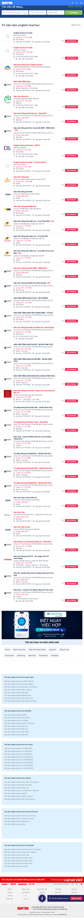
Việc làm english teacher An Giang (16, 720)
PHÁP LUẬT (9, 899)
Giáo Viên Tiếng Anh (21, 177)
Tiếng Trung (64, 649)
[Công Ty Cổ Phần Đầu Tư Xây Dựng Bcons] (7, 209)
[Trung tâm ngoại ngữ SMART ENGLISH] (7, 99)
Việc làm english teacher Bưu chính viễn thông (20, 701)
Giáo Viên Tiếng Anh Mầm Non (25, 206)
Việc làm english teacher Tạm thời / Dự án (18, 818)
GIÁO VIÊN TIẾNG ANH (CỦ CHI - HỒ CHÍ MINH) (31, 298)
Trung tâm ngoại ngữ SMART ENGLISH (26, 99)
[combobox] (15, 12)
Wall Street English (20, 148)
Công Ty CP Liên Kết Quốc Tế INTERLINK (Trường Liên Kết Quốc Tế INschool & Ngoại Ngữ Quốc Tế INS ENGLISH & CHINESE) (33, 84)
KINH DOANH (26, 889)
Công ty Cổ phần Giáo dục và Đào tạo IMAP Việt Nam (31, 561)
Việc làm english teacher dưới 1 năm (16, 855)
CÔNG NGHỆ (26, 892)
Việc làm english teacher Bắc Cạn (16, 729)
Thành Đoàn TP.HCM (48, 912)
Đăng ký (71, 6)
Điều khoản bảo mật (36, 914)
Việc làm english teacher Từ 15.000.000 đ (18, 760)
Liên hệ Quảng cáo (23, 914)
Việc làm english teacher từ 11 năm (16, 866)
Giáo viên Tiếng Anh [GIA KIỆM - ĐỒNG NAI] (30, 268)
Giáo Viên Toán (19, 512)
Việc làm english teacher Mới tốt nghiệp (18, 785)
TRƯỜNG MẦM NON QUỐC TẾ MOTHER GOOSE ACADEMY (32, 67)
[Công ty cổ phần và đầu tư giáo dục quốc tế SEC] (7, 180)
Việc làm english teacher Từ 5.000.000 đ (18, 751)
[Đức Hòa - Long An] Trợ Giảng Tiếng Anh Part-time (33, 590)
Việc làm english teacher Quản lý (15, 793)
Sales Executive (19, 649)
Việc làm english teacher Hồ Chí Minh (17, 718)
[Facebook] (72, 884)
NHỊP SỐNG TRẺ (42, 889)
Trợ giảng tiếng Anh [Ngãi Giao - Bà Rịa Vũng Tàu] (32, 453)
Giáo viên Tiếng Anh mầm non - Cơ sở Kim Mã (30, 236)
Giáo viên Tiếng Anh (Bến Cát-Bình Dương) (32, 283)
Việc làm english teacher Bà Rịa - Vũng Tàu (19, 723)
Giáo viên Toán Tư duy (22, 527)
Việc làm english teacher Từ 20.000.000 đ (18, 762)
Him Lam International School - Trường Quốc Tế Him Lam (33, 514)
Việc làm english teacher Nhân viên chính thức (20, 816)
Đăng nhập (78, 6)
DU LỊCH (25, 899)
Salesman (32, 655)
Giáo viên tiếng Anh (21, 96)
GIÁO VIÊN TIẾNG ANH (22, 81)
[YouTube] (81, 884)
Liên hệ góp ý (48, 914)
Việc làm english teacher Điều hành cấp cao (19, 799)
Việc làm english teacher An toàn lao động (18, 684)
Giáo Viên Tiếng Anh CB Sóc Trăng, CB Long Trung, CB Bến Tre (34, 391)
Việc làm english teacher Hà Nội (15, 715)
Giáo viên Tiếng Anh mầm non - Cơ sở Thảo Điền (34, 221)
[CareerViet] (73, 880)
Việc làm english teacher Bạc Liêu (16, 726)
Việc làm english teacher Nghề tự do (16, 821)
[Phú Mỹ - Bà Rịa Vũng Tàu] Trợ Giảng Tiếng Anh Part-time (34, 574)
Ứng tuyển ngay (71, 41)
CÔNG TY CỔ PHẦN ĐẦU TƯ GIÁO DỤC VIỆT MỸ (29, 224)
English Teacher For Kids (23, 33)
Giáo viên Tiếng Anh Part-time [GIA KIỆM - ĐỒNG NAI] (34, 129)
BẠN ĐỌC (74, 892)
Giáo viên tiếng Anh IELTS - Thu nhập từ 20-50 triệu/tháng (31, 557)
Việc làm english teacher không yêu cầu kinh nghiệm (22, 849)
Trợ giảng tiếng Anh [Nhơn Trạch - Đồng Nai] (31, 422)
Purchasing (43, 655)
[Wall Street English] (7, 148)
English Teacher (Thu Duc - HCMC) (27, 145)
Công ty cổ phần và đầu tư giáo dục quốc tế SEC (30, 179)
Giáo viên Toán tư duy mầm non (25, 497)
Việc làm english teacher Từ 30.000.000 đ (18, 765)
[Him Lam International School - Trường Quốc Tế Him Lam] (7, 515)
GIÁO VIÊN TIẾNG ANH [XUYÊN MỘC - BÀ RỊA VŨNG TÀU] (33, 360)
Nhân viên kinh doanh (37, 649)
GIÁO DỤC (74, 889)
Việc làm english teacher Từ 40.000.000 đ (18, 768)
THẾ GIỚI (9, 896)
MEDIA (10, 889)
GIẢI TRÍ (42, 896)
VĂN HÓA (42, 892)
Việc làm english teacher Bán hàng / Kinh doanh (21, 687)
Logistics (52, 649)
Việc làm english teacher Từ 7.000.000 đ (18, 754)
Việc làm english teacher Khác (14, 824)
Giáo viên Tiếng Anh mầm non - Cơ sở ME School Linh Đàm (34, 252)
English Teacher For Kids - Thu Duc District (30, 162)
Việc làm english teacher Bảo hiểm (16, 692)
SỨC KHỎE (58, 896)
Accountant (9, 655)
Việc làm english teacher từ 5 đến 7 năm (18, 861)
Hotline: (59, 914)
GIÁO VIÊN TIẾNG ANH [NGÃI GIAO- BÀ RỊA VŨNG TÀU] (34, 376)
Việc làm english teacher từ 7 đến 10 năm (18, 863)
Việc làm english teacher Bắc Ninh (16, 735)
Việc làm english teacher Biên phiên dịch (18, 698)
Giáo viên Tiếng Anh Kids (23, 191)
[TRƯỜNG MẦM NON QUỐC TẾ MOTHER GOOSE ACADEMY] (7, 68)
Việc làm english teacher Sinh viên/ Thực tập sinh (21, 782)
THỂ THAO (58, 889)
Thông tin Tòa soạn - (35, 912)
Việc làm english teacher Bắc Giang (16, 732)
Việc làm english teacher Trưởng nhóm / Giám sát (21, 790)
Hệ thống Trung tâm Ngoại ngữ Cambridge (28, 395)
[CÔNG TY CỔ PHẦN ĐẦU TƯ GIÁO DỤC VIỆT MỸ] (7, 224)
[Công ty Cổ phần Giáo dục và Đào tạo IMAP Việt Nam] (7, 559)
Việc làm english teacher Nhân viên (16, 788)
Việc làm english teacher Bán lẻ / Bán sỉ (18, 690)
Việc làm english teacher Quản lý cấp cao (18, 796)
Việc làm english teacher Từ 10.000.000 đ (18, 757)
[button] (77, 3)
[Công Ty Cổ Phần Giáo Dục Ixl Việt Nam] (7, 195)
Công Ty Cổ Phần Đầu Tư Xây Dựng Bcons (27, 209)
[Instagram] (76, 884)
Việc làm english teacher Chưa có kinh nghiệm (20, 852)
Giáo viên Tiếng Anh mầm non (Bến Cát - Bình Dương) (34, 327)
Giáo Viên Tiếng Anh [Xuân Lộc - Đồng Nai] (30, 113)
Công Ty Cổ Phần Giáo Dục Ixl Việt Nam (27, 194)
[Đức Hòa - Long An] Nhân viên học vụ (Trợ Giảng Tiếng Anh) (32, 438)
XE (26, 896)
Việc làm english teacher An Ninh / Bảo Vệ (18, 681)
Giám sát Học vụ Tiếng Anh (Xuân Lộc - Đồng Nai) (32, 541)
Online (7, 649)
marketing (21, 655)
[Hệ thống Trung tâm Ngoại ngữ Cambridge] (7, 394)
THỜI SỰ (9, 892)
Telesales (54, 655)
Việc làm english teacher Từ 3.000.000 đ (18, 748)
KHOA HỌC (58, 892)
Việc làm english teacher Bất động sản (17, 695)
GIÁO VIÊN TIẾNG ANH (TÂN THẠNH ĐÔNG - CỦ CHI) (33, 313)
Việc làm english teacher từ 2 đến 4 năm (18, 858)
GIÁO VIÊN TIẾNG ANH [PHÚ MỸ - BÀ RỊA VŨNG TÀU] (33, 344)
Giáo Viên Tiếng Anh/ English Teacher (28, 64)
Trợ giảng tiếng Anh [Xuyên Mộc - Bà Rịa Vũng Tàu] (33, 407)
